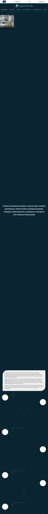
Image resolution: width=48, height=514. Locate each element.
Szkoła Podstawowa (11, 478)
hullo (20, 435)
